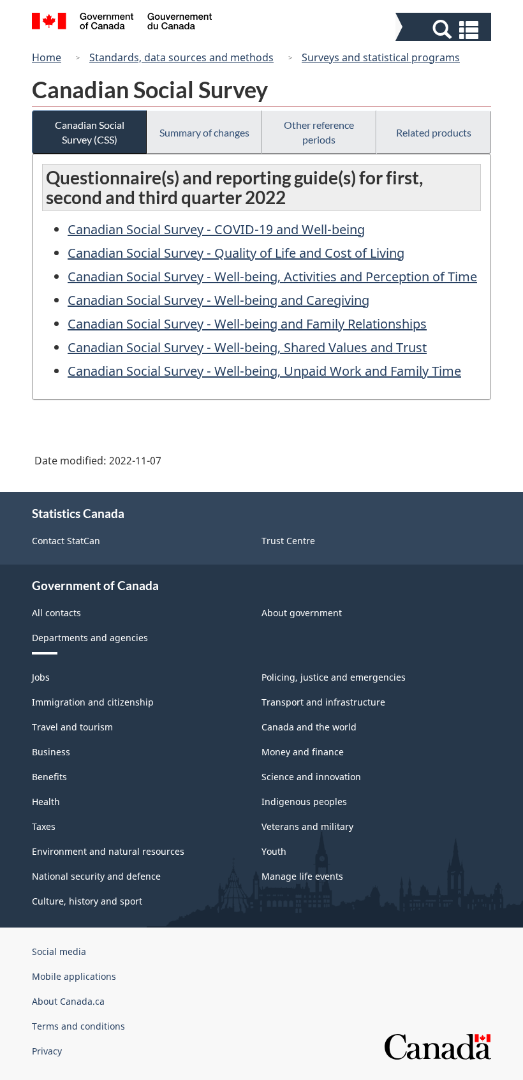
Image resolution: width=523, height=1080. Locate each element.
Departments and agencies (90, 638)
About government (302, 613)
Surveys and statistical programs (381, 57)
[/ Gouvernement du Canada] (122, 23)
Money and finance (303, 752)
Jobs (41, 677)
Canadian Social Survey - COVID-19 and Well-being (216, 229)
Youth (274, 851)
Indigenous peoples (304, 801)
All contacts (56, 613)
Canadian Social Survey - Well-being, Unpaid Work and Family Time (264, 371)
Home (46, 57)
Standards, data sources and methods (181, 57)
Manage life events (302, 876)
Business (51, 752)
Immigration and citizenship (93, 702)
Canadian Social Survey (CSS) (89, 132)
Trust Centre (288, 541)
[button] (445, 29)
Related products (433, 132)
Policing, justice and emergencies (334, 677)
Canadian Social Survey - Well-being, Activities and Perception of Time (272, 276)
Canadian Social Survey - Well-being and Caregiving (218, 300)
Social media (59, 951)
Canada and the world (309, 727)
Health (46, 801)
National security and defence (96, 876)
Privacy (47, 1051)
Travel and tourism (72, 727)
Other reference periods (319, 132)
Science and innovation (311, 777)
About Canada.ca (68, 1001)
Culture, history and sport (87, 901)
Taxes (43, 826)
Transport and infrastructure (323, 702)
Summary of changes (204, 132)
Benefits (49, 777)
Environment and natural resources (108, 851)
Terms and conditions (78, 1026)
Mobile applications (74, 976)
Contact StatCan (66, 541)
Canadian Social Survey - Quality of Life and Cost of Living (236, 253)
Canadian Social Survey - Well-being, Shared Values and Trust (247, 347)
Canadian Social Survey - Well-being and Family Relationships (247, 323)
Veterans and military (307, 826)
